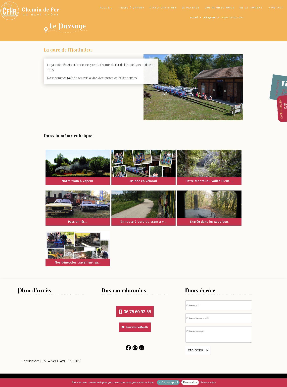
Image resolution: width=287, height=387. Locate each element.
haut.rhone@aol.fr (137, 327)
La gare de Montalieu (68, 50)
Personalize (190, 382)
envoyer (196, 350)
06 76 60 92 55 (137, 311)
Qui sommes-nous (220, 7)
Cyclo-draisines (163, 7)
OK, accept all (169, 382)
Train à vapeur (131, 7)
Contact (276, 7)
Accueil (106, 7)
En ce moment (251, 7)
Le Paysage (191, 7)
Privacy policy (208, 382)
